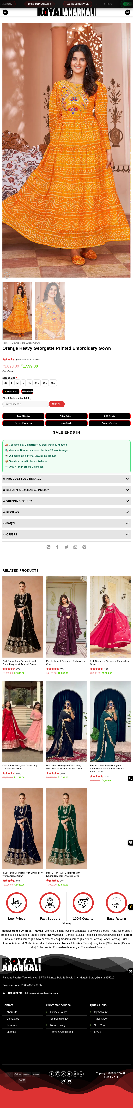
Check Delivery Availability (17, 398)
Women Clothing (54, 930)
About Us (11, 1012)
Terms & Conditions (61, 1031)
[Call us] (81, 1074)
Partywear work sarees (45, 939)
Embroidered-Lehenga (66, 947)
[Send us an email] (75, 1074)
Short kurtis (114, 943)
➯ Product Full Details (22, 479)
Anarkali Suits (23, 943)
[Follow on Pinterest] (63, 1081)
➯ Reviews (11, 512)
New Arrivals (56, 934)
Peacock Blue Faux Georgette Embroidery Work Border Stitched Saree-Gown (107, 768)
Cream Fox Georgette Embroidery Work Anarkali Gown (19, 767)
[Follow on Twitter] (69, 1074)
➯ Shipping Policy (17, 501)
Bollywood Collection (109, 934)
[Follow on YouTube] (69, 1081)
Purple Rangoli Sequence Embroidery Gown (65, 662)
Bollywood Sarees (98, 930)
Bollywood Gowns (31, 343)
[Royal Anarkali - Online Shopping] (66, 12)
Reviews (11, 1025)
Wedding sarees (69, 939)
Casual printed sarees (17, 939)
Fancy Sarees (111, 939)
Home (5, 343)
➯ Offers (10, 534)
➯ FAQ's (9, 523)
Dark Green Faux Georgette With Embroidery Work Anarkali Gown (63, 874)
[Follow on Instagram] (57, 1074)
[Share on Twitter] (66, 547)
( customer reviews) (28, 359)
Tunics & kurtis (37, 934)
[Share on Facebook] (58, 547)
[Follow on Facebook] (51, 1074)
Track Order (101, 1018)
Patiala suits (53, 943)
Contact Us (12, 1018)
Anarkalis (38, 943)
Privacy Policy (58, 1012)
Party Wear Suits (120, 930)
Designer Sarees (91, 939)
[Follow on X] (63, 1074)
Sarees (70, 934)
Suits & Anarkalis (86, 934)
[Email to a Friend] (75, 547)
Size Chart (100, 1025)
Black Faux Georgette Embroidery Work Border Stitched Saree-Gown (64, 767)
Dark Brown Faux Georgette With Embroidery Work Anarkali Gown (19, 662)
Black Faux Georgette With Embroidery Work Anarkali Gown (22, 874)
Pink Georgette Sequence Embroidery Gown (109, 662)
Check (57, 404)
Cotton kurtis (44, 947)
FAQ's (97, 1031)
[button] (5, 12)
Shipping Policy (59, 1018)
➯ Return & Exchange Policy (26, 490)
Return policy (58, 1025)
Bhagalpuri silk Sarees (14, 934)
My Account (100, 1012)
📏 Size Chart (11, 391)
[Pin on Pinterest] (84, 547)
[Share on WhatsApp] (48, 547)
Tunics (87, 943)
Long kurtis (99, 943)
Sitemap (66, 923)
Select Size (9, 377)
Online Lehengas (76, 930)
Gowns (15, 343)
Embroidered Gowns (93, 947)
